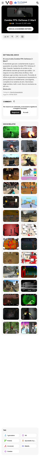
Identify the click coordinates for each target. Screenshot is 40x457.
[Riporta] (17, 36)
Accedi (25, 112)
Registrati (15, 112)
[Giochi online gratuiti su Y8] (9, 2)
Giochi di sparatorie (16, 92)
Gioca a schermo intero (20, 29)
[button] (7, 89)
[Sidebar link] (3, 3)
